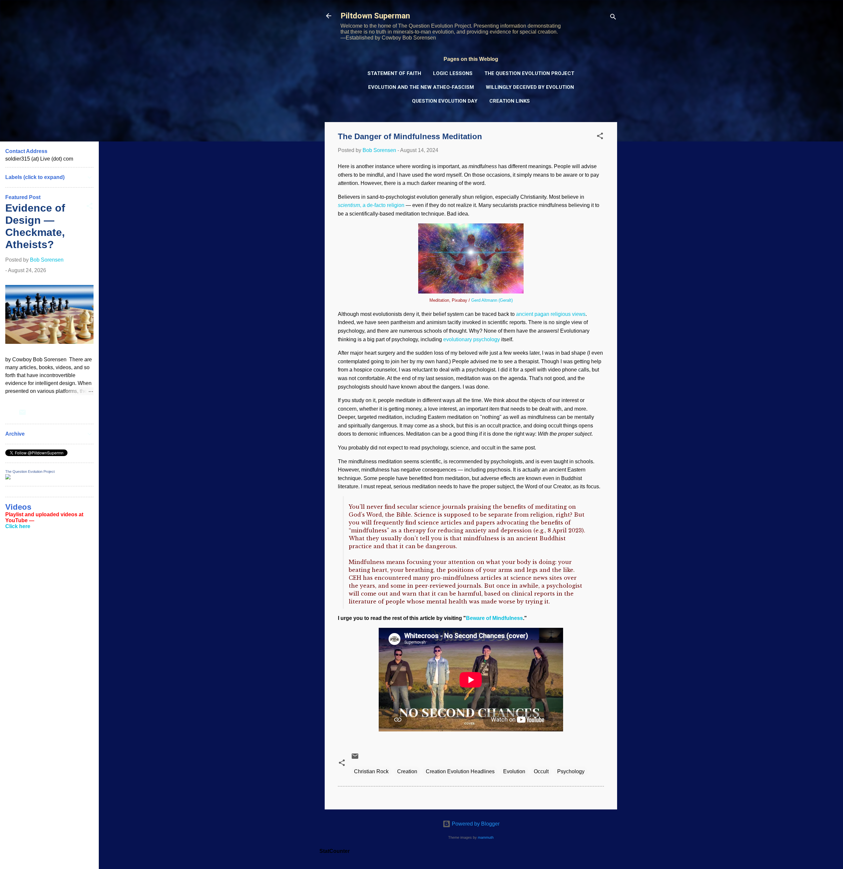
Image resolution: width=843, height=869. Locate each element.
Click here (17, 526)
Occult (541, 771)
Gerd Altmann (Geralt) (492, 300)
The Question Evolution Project (529, 73)
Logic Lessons (453, 73)
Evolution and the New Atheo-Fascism (421, 87)
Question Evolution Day (444, 101)
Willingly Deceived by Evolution (530, 87)
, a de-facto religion (371, 205)
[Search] (613, 18)
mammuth (486, 837)
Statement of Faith (394, 73)
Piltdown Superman (375, 15)
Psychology (571, 771)
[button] (600, 137)
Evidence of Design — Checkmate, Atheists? (35, 226)
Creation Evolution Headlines (460, 771)
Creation (407, 771)
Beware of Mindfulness (494, 618)
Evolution (514, 771)
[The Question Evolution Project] (8, 477)
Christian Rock (371, 771)
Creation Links (509, 101)
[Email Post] (355, 758)
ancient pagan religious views (550, 314)
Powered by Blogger (475, 824)
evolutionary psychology (471, 339)
